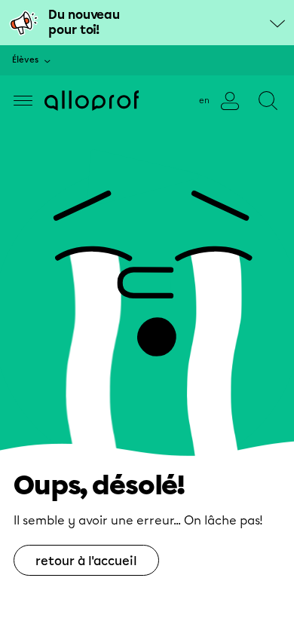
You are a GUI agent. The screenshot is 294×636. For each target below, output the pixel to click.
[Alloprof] (91, 101)
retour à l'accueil (86, 561)
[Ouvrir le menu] (23, 101)
